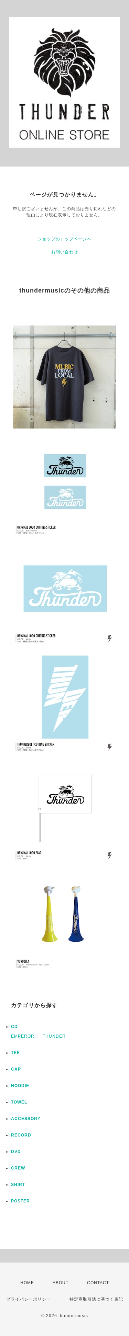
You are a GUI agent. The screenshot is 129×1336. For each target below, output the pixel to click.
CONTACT (98, 1282)
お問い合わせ (64, 252)
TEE (15, 1052)
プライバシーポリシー (28, 1299)
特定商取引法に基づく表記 (96, 1299)
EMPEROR (22, 1036)
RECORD (21, 1135)
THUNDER (54, 1036)
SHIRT (18, 1184)
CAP (16, 1069)
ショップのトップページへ (65, 239)
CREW (18, 1168)
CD (14, 1026)
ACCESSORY (26, 1118)
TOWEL (19, 1102)
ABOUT (60, 1282)
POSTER (20, 1201)
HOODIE (20, 1085)
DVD (16, 1151)
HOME (27, 1282)
